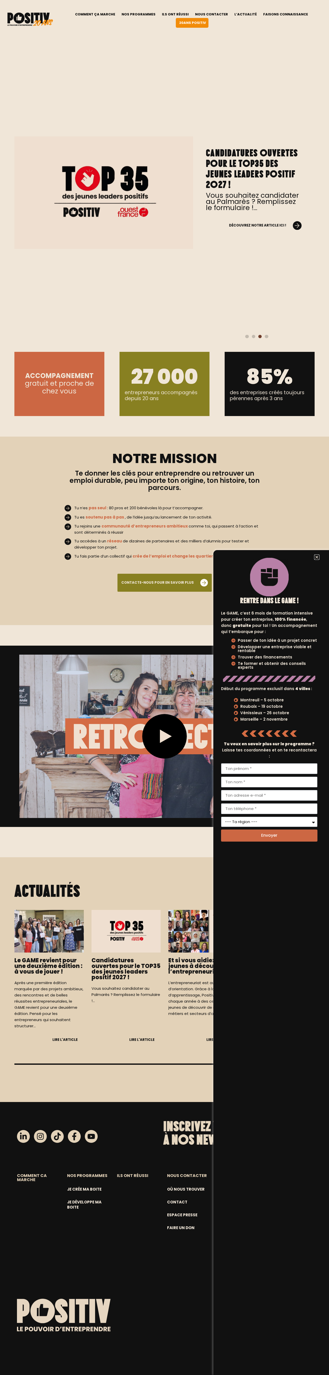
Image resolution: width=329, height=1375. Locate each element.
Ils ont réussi (175, 14)
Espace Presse (182, 1215)
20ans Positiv (192, 22)
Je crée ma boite (84, 1189)
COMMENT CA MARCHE (32, 1178)
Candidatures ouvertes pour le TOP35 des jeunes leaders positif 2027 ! (252, 169)
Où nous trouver (186, 1189)
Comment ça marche (95, 14)
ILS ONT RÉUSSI (132, 1176)
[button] (247, 336)
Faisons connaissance (285, 14)
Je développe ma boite (84, 1204)
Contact (177, 1202)
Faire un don (181, 1227)
